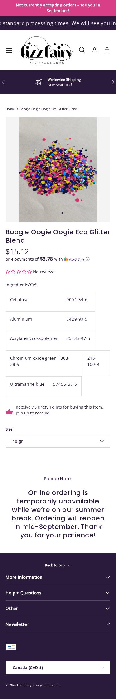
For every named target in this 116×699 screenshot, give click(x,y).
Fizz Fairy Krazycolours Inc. (38, 685)
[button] (107, 50)
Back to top (55, 565)
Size (9, 429)
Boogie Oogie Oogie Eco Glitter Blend (48, 108)
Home (10, 108)
